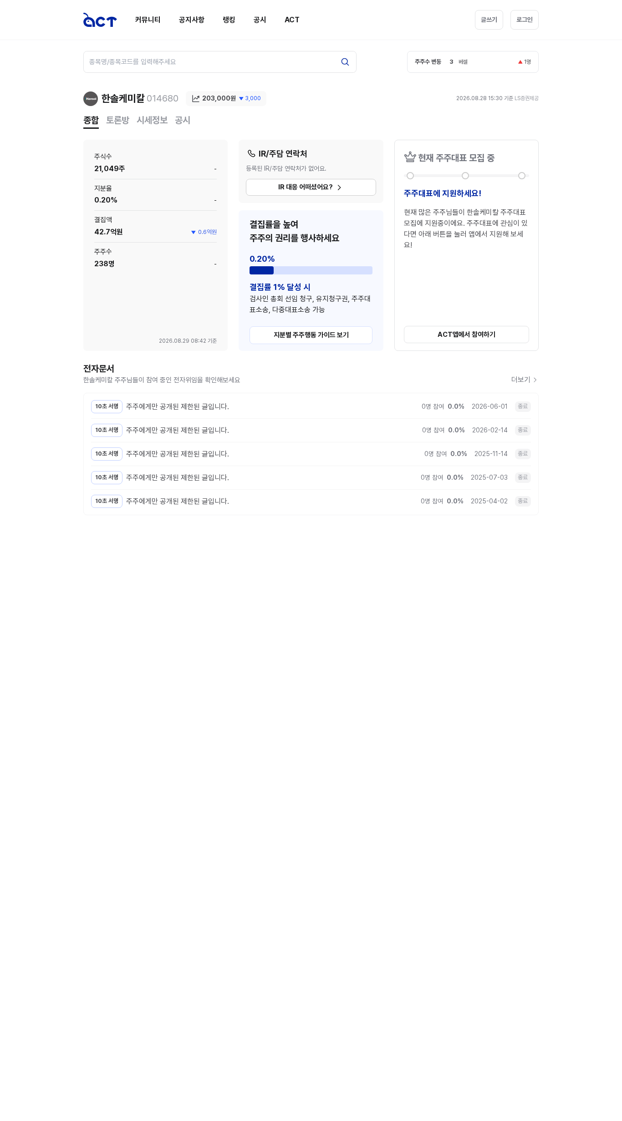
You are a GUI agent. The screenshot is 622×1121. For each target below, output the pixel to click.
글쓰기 (489, 19)
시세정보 (152, 120)
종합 (91, 120)
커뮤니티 (148, 19)
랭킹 (229, 19)
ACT (292, 19)
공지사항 (191, 19)
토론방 (117, 120)
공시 (260, 19)
